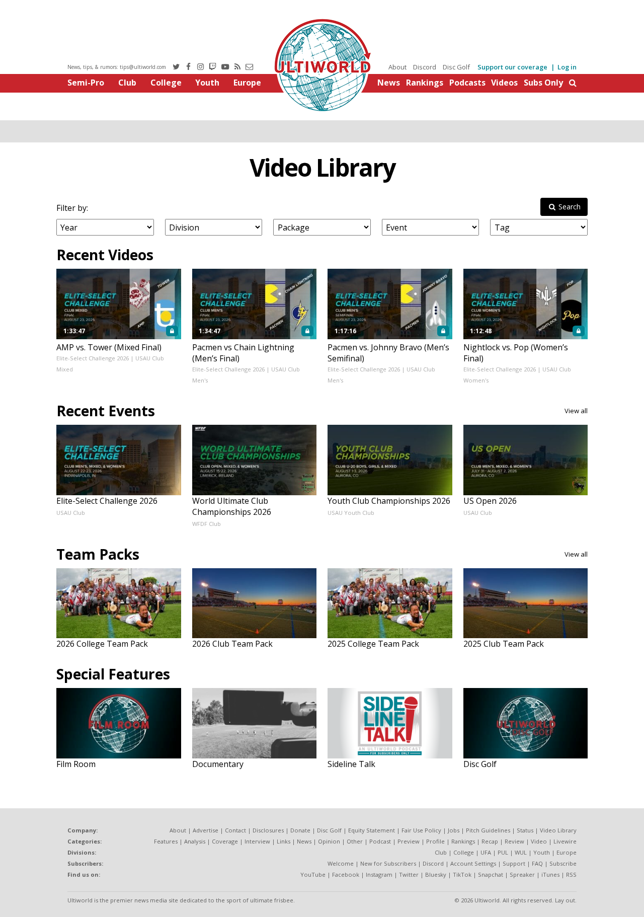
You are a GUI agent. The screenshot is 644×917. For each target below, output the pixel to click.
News (388, 82)
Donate (300, 830)
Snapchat (490, 874)
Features (166, 841)
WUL (521, 852)
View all (576, 410)
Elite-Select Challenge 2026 (92, 358)
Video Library (322, 167)
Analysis (194, 841)
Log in (567, 66)
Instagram (379, 874)
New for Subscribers (388, 863)
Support (514, 863)
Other (355, 841)
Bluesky (435, 874)
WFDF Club (206, 523)
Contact (235, 830)
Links (283, 841)
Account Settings (473, 863)
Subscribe (563, 863)
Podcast (380, 841)
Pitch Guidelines (488, 830)
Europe (247, 82)
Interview (257, 841)
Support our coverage (512, 66)
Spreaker (522, 874)
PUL (503, 852)
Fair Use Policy (421, 830)
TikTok (462, 874)
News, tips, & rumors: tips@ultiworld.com (116, 66)
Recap (489, 841)
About (397, 66)
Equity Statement (371, 830)
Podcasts (467, 82)
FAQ (537, 863)
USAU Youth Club (351, 512)
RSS (571, 874)
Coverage (225, 841)
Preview (408, 841)
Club (127, 82)
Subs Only (543, 82)
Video (539, 841)
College (166, 82)
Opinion (329, 841)
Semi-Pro (85, 82)
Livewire (565, 841)
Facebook (345, 874)
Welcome (341, 863)
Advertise (205, 830)
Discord (424, 66)
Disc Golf (456, 66)
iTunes (550, 874)
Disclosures (268, 830)
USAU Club (70, 512)
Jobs (453, 830)
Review (514, 841)
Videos (504, 82)
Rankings (424, 82)
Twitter (409, 874)
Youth (207, 82)
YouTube (313, 874)
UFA (485, 852)
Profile (435, 841)
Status (525, 830)
